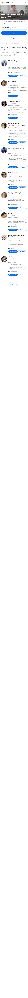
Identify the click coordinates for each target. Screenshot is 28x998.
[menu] (25, 2)
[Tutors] (7, 3)
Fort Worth (10, 43)
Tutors (2, 43)
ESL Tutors (16, 43)
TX (6, 43)
